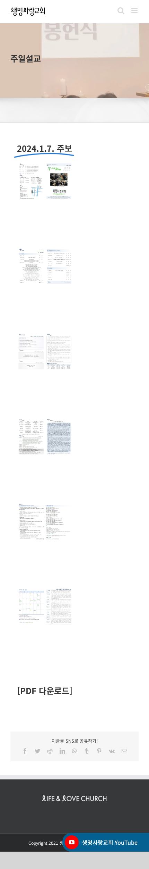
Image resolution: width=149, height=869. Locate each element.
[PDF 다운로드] (44, 690)
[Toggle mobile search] (120, 10)
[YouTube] (72, 842)
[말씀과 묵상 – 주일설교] (74, 60)
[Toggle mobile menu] (135, 10)
